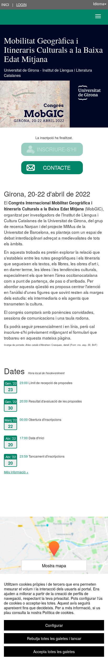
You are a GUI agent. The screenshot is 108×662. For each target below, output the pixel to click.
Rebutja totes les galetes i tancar (54, 638)
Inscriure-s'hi (57, 149)
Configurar (54, 625)
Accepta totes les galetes (54, 651)
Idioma (98, 3)
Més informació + (16, 472)
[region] (54, 618)
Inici (5, 4)
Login (21, 4)
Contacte (57, 167)
